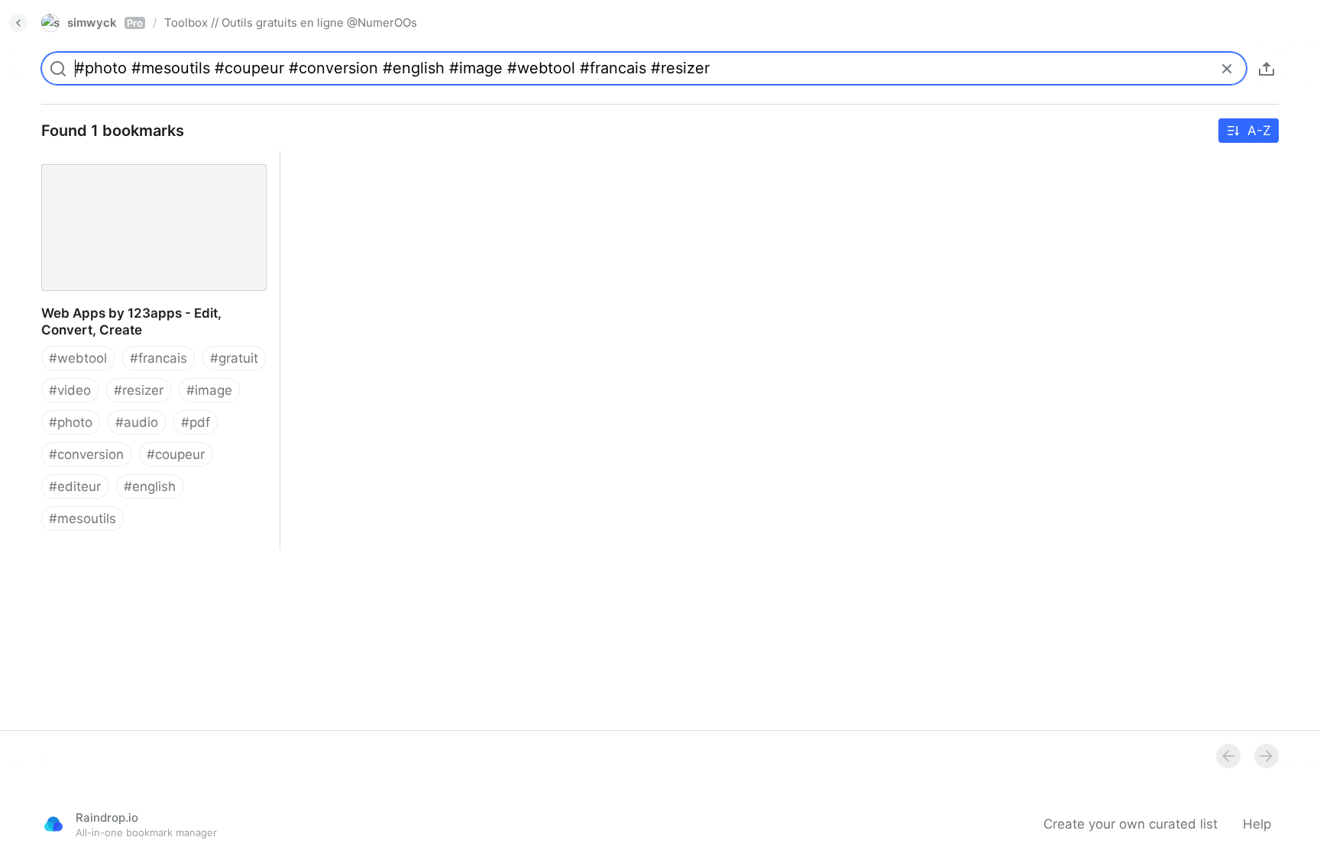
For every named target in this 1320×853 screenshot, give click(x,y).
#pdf (195, 422)
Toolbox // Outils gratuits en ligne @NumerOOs (290, 22)
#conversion (86, 454)
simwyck (105, 22)
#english (150, 486)
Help (1257, 824)
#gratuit (234, 358)
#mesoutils (82, 518)
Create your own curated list (1130, 824)
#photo (70, 422)
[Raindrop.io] (53, 824)
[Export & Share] (1266, 69)
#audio (136, 422)
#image (209, 390)
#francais (158, 358)
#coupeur (176, 454)
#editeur (75, 486)
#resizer (138, 390)
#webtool (78, 358)
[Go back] (18, 23)
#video (70, 390)
